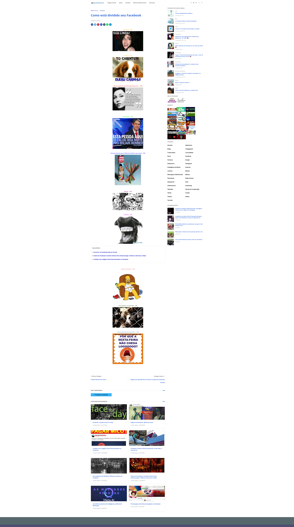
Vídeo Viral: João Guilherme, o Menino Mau (186, 90)
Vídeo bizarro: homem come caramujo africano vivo (189, 231)
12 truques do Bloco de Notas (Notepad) (185, 21)
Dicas (176, 18)
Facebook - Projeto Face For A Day (103, 422)
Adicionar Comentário (102, 394)
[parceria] (181, 109)
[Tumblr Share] (104, 24)
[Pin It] (98, 24)
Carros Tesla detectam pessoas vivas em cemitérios (188, 239)
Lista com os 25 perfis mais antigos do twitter (187, 29)
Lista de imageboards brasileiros (183, 13)
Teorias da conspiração (180, 71)
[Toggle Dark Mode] (199, 2)
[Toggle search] (201, 2)
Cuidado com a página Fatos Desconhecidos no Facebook (110, 259)
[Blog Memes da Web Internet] (172, 100)
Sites (176, 11)
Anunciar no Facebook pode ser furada (105, 252)
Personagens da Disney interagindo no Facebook (145, 504)
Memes (176, 80)
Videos (176, 43)
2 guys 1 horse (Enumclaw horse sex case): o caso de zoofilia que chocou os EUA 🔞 (189, 55)
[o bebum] (190, 109)
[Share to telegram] (110, 24)
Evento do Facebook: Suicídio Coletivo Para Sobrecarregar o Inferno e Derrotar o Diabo (119, 256)
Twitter (176, 26)
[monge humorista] (172, 109)
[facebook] (191, 2)
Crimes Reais (178, 34)
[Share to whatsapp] (107, 24)
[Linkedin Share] (101, 24)
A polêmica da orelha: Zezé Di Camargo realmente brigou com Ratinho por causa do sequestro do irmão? (188, 218)
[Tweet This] (95, 24)
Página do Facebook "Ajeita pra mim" (142, 422)
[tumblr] (196, 2)
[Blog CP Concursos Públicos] (181, 100)
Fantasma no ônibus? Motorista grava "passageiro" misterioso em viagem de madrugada (188, 209)
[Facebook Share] (92, 24)
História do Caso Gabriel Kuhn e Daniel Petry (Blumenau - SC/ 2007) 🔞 (187, 37)
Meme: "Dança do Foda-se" (182, 82)
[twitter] (193, 2)
